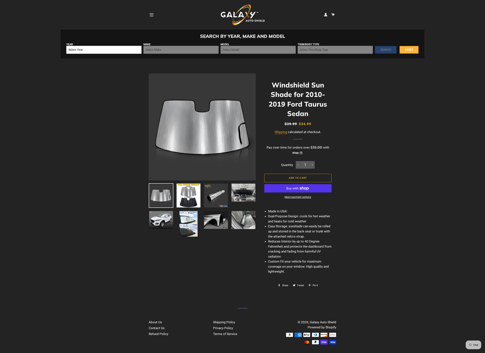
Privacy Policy (223, 328)
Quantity (287, 165)
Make (147, 44)
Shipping (281, 132)
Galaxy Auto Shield (323, 322)
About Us (155, 322)
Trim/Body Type (308, 44)
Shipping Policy (224, 322)
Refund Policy (158, 334)
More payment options (298, 197)
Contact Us (157, 328)
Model (225, 44)
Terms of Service (225, 334)
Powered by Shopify (322, 327)
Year (69, 44)
